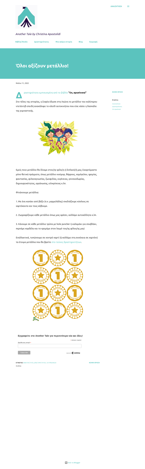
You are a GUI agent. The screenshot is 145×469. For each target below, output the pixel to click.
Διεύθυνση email (24, 343)
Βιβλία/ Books (21, 42)
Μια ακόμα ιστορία (64, 42)
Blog (81, 42)
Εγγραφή (93, 42)
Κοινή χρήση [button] (117, 92)
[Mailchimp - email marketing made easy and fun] (73, 354)
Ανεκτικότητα (116, 104)
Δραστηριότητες (41, 42)
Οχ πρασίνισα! (116, 109)
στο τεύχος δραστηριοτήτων (66, 242)
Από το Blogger (74, 463)
